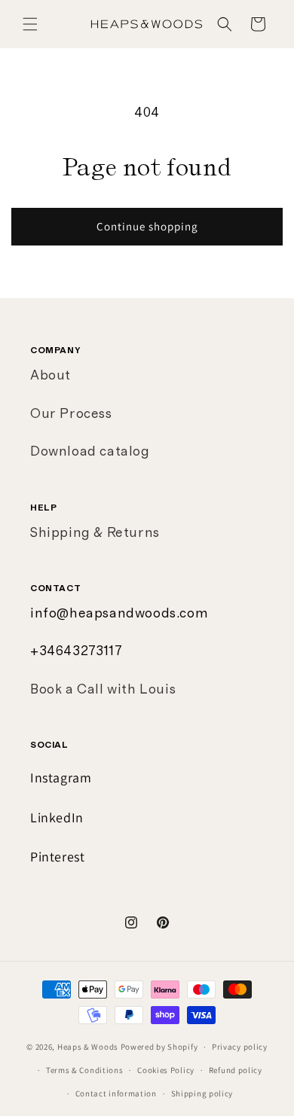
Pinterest (57, 856)
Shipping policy (202, 1093)
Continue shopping (147, 226)
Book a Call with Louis (103, 690)
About (50, 376)
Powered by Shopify (159, 1046)
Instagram (60, 777)
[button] (30, 24)
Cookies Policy (165, 1070)
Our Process (71, 414)
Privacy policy (240, 1046)
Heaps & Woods (87, 1046)
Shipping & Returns (95, 533)
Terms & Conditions (85, 1070)
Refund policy (235, 1070)
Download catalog (90, 452)
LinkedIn (57, 817)
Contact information (116, 1093)
